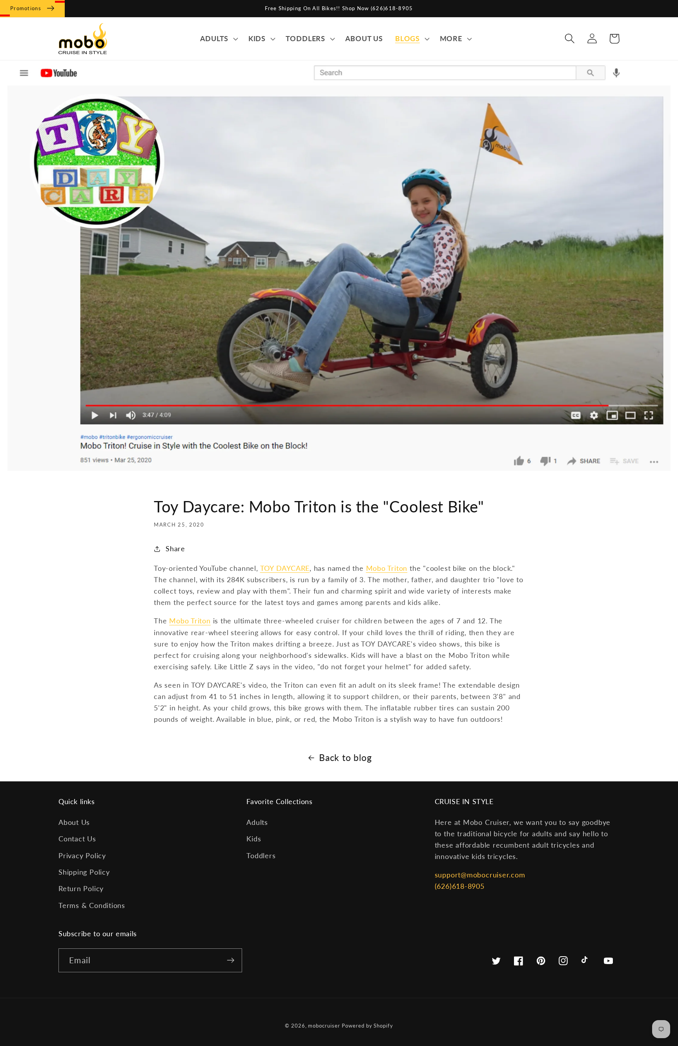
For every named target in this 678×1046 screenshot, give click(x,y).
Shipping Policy (84, 872)
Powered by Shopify (367, 1025)
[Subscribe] (230, 960)
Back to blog (345, 757)
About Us (74, 822)
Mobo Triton (387, 568)
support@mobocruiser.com (480, 874)
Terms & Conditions (91, 905)
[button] (218, 38)
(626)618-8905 (460, 886)
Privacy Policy (82, 855)
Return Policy (81, 888)
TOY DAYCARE (285, 568)
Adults (257, 822)
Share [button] (175, 548)
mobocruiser (324, 1025)
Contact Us (77, 838)
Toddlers (260, 855)
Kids (253, 838)
